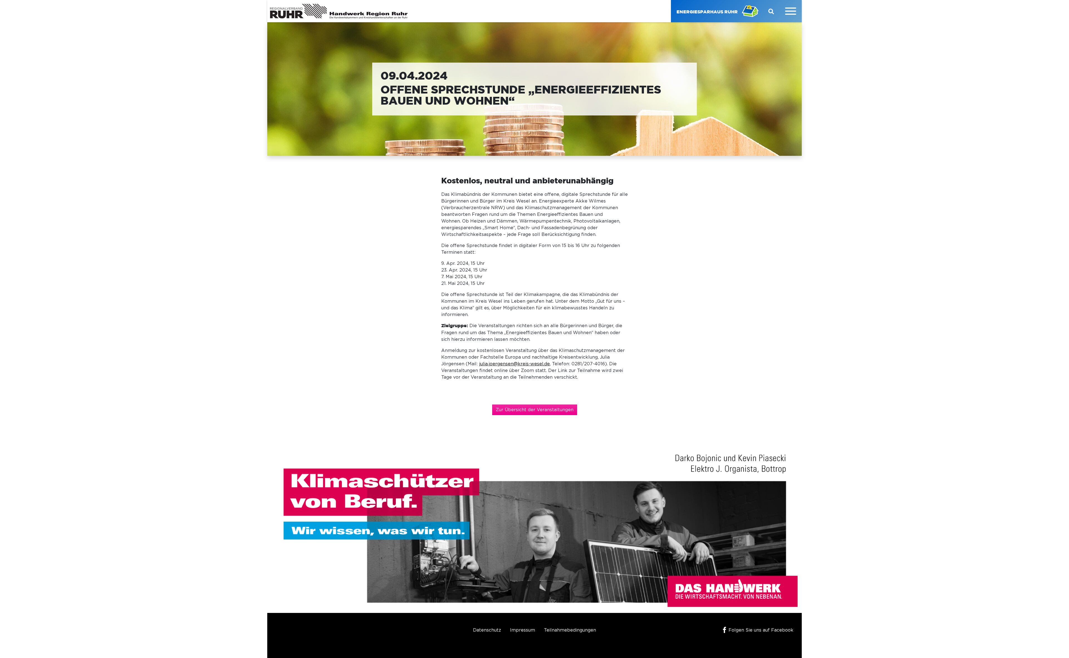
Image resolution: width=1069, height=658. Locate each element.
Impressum (522, 630)
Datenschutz (487, 630)
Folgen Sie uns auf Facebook (761, 630)
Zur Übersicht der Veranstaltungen (534, 410)
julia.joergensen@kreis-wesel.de (514, 364)
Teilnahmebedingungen (570, 630)
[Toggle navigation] (790, 11)
